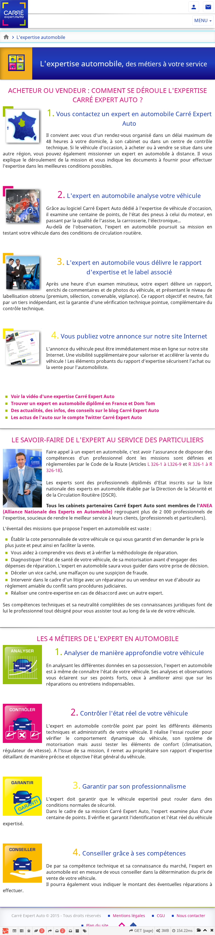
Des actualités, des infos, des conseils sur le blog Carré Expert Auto (85, 410)
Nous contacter (191, 915)
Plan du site (97, 925)
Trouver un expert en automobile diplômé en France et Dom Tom (83, 403)
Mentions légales (129, 915)
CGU (161, 915)
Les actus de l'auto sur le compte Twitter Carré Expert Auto (76, 417)
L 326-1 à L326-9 (165, 464)
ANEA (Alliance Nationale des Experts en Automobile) (107, 508)
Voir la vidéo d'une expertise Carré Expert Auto (62, 396)
